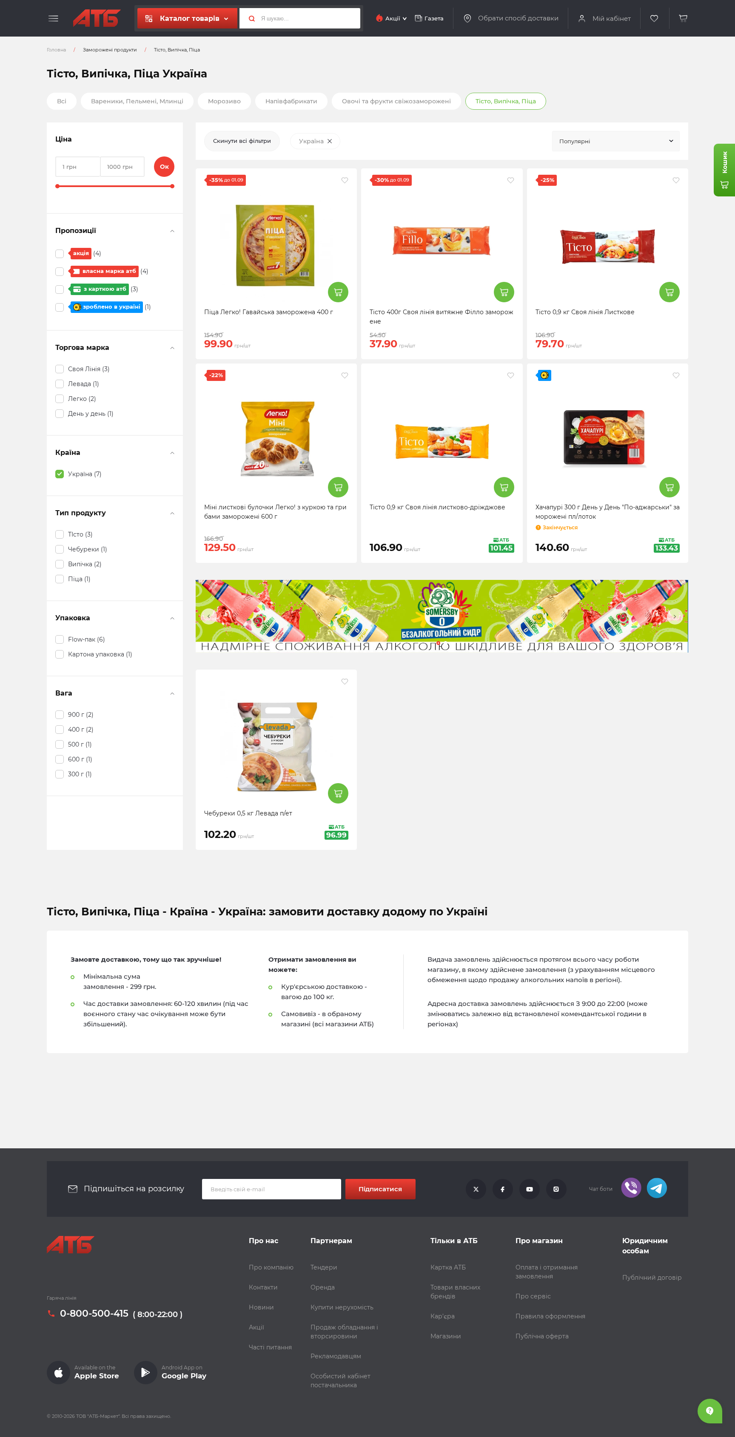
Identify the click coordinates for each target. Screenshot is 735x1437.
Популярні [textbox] (574, 141)
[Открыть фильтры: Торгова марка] (172, 348)
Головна (56, 50)
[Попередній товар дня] (209, 616)
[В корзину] (683, 18)
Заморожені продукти (110, 50)
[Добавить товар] (338, 292)
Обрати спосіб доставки (518, 18)
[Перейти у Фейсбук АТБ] (503, 1189)
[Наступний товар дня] (675, 616)
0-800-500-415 (94, 1313)
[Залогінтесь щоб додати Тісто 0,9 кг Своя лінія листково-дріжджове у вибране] (510, 375)
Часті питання (270, 1347)
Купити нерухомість (342, 1307)
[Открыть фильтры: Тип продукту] (172, 513)
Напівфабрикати (291, 101)
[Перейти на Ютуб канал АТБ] (529, 1189)
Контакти (263, 1287)
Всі (61, 101)
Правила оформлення (550, 1316)
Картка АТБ (448, 1267)
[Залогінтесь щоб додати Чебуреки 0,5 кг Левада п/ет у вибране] (344, 681)
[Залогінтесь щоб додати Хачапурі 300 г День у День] (676, 375)
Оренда (323, 1287)
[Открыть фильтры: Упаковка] (172, 618)
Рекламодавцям (336, 1356)
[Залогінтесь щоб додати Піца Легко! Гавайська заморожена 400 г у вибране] (344, 180)
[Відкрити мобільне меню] (53, 18)
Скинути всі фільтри (242, 140)
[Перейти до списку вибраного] (654, 18)
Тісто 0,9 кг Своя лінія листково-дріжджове (437, 507)
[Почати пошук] (248, 18)
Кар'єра (442, 1316)
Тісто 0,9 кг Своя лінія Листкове (585, 312)
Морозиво (224, 101)
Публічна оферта (542, 1336)
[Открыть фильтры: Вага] (172, 693)
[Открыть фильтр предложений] (172, 231)
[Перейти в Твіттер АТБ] (476, 1189)
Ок (164, 166)
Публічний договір (652, 1277)
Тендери (324, 1267)
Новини (261, 1307)
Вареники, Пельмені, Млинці (137, 101)
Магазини (445, 1336)
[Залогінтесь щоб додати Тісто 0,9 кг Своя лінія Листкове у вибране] (676, 180)
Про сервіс (533, 1296)
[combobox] (616, 141)
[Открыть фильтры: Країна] (172, 453)
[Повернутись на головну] (97, 18)
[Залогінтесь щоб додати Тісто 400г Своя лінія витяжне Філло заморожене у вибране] (510, 180)
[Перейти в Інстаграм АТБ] (556, 1189)
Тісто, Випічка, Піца (506, 101)
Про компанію (271, 1267)
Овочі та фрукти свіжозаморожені (396, 101)
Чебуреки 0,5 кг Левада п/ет (248, 813)
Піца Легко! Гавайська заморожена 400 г (268, 312)
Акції (256, 1327)
